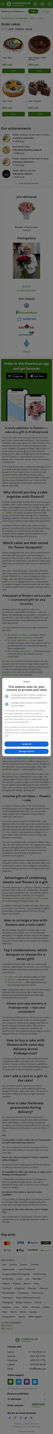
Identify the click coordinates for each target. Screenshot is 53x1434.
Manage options (26, 751)
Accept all (26, 744)
